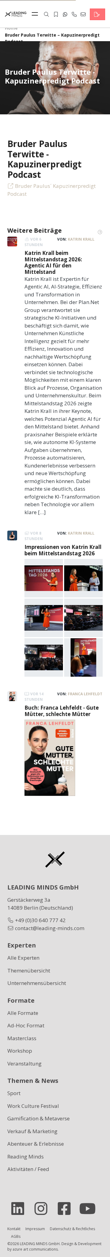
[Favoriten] (56, 14)
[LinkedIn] (20, 1208)
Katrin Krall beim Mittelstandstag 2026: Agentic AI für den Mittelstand (53, 262)
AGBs (15, 1236)
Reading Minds (25, 1156)
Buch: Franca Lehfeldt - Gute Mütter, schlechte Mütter (61, 710)
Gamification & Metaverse (38, 1118)
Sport (13, 1093)
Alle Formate (22, 1012)
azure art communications (35, 1249)
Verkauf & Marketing (32, 1131)
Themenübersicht (28, 970)
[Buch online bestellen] (49, 757)
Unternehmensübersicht (36, 983)
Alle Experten (23, 957)
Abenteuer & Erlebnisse (35, 1143)
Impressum (35, 1228)
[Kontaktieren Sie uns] (97, 14)
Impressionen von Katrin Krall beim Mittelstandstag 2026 (62, 550)
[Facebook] (66, 1208)
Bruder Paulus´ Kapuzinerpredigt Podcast (51, 189)
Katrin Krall (81, 239)
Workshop (19, 1050)
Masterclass (21, 1038)
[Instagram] (43, 1208)
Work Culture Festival (33, 1105)
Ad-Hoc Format (25, 1025)
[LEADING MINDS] (15, 13)
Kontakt (13, 1228)
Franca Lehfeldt (85, 694)
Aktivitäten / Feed (28, 1169)
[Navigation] (36, 14)
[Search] (46, 14)
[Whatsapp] (65, 14)
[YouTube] (89, 1208)
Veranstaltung (24, 1063)
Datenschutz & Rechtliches (72, 1228)
